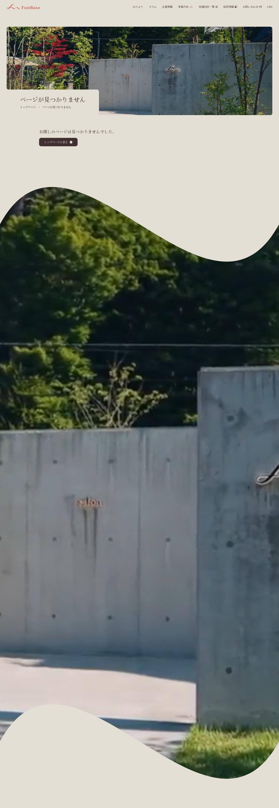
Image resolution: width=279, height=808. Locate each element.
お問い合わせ (250, 6)
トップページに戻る (56, 142)
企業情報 (167, 6)
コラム (153, 6)
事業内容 (183, 6)
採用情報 (228, 6)
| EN (269, 6)
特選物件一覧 (206, 6)
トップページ (28, 107)
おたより (138, 6)
